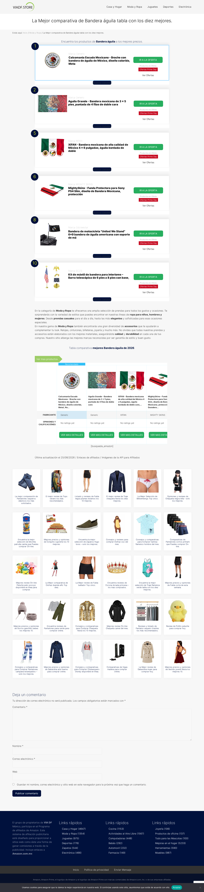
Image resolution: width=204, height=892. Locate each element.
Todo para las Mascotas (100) (171, 838)
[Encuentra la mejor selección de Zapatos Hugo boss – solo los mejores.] (87, 524)
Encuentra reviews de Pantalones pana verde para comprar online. (56, 628)
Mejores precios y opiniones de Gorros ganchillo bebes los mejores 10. (26, 628)
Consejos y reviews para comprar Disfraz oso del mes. (117, 541)
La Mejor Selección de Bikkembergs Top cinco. (147, 497)
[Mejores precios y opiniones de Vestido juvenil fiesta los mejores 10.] (178, 652)
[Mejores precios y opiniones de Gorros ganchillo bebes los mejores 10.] (26, 611)
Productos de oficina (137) (170, 833)
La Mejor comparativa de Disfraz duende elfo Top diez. (56, 585)
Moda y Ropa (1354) (73, 833)
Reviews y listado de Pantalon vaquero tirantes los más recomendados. (147, 628)
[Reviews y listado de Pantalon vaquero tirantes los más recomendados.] (147, 611)
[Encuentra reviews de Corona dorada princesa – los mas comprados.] (117, 568)
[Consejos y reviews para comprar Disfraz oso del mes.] (117, 524)
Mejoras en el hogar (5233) (170, 843)
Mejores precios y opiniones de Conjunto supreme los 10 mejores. (56, 541)
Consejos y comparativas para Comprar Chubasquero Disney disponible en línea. (86, 669)
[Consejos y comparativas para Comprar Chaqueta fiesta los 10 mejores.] (87, 611)
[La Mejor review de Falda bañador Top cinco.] (87, 568)
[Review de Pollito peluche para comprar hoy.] (178, 611)
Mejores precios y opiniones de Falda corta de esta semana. (177, 585)
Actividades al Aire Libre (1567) (126, 833)
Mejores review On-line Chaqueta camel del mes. (117, 627)
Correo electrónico (23, 758)
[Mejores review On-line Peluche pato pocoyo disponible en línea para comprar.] (26, 568)
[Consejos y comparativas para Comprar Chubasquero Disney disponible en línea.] (87, 652)
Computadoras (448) (120, 838)
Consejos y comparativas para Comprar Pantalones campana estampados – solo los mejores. (26, 670)
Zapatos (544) (70, 847)
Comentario (19, 706)
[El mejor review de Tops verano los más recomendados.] (56, 481)
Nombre (17, 745)
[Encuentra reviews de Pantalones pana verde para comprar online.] (56, 611)
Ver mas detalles (72, 435)
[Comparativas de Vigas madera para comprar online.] (117, 652)
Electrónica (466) (72, 852)
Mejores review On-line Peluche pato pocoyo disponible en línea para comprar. (26, 586)
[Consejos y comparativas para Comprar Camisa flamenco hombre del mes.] (147, 524)
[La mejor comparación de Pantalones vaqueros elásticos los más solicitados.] (26, 481)
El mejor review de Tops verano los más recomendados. (56, 498)
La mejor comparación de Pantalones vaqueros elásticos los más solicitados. (26, 499)
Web (14, 771)
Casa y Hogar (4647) (74, 828)
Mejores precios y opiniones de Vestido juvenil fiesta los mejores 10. (177, 669)
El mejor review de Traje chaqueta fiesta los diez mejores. (117, 498)
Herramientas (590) (166, 847)
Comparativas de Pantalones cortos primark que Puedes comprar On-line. (178, 543)
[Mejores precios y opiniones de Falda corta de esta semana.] (178, 568)
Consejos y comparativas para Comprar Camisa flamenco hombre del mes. (147, 541)
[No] (200, 887)
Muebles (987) (163, 852)
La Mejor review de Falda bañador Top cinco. (87, 584)
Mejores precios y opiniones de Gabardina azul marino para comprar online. (56, 669)
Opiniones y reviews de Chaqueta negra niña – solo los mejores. (177, 498)
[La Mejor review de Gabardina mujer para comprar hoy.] (147, 652)
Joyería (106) (162, 828)
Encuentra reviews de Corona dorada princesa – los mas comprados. (117, 585)
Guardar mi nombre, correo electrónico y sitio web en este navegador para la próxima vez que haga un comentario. (81, 784)
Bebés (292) (115, 843)
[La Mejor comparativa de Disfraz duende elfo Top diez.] (56, 568)
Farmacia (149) (117, 852)
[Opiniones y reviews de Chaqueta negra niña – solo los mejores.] (178, 481)
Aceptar (177, 887)
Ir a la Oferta (148, 59)
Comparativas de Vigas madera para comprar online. (117, 669)
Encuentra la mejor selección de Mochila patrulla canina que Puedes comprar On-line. (26, 543)
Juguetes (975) (70, 838)
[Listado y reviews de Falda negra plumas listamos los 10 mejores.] (87, 481)
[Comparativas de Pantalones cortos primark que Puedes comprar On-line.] (178, 524)
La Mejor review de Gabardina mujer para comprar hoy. (147, 669)
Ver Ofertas (148, 75)
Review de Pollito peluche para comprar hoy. (177, 627)
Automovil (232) (118, 847)
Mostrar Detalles (102, 82)
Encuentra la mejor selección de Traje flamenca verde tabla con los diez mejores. (147, 586)
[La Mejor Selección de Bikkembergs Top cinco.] (147, 481)
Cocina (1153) (116, 828)
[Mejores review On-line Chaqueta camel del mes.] (117, 611)
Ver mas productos (47, 359)
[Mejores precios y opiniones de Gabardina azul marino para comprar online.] (56, 652)
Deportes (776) (70, 843)
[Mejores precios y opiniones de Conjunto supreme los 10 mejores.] (56, 524)
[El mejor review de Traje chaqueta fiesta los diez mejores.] (117, 481)
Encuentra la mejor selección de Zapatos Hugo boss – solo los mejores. (87, 541)
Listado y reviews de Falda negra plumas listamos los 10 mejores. (87, 498)
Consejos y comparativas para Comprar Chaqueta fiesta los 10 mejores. (86, 628)
